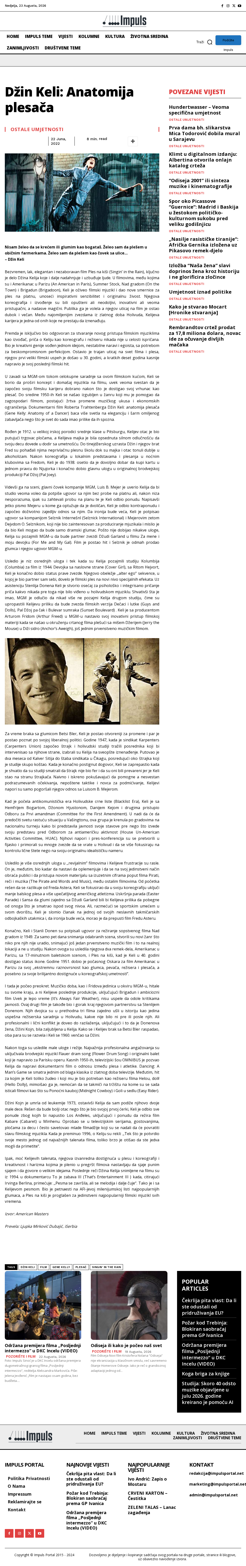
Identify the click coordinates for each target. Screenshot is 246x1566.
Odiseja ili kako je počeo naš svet (126, 1345)
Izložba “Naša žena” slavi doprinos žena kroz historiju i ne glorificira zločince (204, 271)
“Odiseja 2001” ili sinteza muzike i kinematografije (200, 183)
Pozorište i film (21, 1356)
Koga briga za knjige (205, 1373)
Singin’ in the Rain (106, 1267)
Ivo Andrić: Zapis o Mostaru (147, 1481)
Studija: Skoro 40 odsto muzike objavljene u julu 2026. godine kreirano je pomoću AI (209, 1392)
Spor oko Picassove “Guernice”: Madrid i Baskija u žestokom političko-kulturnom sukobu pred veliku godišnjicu (204, 212)
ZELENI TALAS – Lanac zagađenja (152, 1509)
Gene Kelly (61, 1267)
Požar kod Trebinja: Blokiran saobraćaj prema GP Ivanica (205, 1328)
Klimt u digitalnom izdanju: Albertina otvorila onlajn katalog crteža (203, 160)
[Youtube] (239, 5)
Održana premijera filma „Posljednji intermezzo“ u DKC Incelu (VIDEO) (43, 1348)
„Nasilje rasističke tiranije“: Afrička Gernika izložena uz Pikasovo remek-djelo (203, 245)
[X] (233, 5)
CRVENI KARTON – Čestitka (147, 1495)
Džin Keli (28, 1267)
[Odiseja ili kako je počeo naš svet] (129, 1305)
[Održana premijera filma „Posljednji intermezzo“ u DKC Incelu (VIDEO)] (43, 1305)
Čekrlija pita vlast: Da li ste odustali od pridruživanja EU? (209, 1306)
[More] (133, 141)
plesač (81, 1267)
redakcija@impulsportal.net (216, 1473)
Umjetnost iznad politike (200, 292)
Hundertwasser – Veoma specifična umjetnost (199, 110)
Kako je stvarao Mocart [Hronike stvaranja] (198, 309)
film (43, 1267)
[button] (205, 42)
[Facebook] (222, 5)
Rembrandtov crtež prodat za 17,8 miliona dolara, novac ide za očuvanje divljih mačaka (205, 336)
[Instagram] (228, 5)
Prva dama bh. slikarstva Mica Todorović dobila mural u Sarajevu (204, 133)
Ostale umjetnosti (37, 129)
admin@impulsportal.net (213, 1495)
